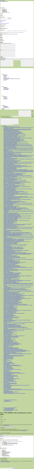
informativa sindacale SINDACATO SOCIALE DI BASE (11, 274)
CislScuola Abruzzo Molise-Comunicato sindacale (10, 142)
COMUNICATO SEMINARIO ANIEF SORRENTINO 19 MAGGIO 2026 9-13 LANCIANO (16, 143)
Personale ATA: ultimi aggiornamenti (8, 249)
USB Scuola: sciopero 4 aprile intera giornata (9, 264)
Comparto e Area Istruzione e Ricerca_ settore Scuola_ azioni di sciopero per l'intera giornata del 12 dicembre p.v (18, 197)
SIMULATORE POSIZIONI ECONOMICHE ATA (10, 202)
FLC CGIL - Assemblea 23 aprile (8, 319)
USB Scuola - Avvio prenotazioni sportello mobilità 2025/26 (11, 279)
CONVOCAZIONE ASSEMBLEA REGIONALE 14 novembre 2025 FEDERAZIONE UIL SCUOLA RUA (18, 213)
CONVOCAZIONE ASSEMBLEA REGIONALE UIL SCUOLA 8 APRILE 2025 (15, 262)
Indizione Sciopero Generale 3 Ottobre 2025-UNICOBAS (11, 226)
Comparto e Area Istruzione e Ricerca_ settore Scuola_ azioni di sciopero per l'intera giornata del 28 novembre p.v (18, 204)
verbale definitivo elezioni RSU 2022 (8, 377)
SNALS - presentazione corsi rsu (8, 410)
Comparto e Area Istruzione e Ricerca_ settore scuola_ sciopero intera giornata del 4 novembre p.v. (16, 220)
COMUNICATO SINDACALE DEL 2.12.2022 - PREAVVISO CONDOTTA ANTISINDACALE (17, 350)
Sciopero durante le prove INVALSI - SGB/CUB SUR (11, 317)
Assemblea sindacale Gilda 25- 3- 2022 (9, 392)
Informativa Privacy (4, 451)
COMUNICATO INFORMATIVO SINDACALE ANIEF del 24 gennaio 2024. (14, 326)
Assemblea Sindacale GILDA (7, 386)
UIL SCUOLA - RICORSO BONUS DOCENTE (10, 383)
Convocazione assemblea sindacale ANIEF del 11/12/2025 (11, 198)
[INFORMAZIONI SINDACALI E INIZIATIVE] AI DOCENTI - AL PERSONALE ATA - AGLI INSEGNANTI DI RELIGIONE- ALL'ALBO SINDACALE (17, 241)
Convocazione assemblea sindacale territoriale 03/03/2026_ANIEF (12, 178)
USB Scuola (5, 359)
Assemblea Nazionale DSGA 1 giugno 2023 (9, 338)
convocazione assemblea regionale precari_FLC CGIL (11, 187)
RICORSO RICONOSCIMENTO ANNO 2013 (10, 308)
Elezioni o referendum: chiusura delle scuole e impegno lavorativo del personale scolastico (15, 165)
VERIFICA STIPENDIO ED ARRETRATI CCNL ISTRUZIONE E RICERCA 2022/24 (15, 193)
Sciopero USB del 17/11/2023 (8, 333)
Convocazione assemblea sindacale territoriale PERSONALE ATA (12, 299)
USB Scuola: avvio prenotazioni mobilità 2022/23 (10, 407)
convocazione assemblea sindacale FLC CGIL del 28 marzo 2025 (12, 272)
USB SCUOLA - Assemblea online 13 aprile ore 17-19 (11, 161)
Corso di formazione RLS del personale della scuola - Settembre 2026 (13, 132)
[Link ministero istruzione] (4, 1)
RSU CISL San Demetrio (7, 387)
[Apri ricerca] (27, 63)
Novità (32, 111)
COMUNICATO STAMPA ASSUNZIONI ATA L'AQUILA (12, 126)
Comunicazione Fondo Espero (8, 331)
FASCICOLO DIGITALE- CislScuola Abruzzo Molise (11, 192)
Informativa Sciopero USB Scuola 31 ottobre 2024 (10, 309)
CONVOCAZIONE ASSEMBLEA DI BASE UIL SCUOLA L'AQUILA (13, 191)
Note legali (3, 450)
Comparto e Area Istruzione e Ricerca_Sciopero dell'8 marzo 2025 (12, 273)
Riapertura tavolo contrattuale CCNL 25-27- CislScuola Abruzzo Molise (13, 174)
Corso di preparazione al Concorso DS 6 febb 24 (10, 324)
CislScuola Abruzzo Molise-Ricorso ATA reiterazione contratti (12, 138)
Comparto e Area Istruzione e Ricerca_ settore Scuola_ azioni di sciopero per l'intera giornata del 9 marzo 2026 (18, 170)
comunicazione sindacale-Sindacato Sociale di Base (10, 219)
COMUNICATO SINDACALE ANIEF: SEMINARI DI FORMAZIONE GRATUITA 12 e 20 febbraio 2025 (18, 283)
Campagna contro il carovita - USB (8, 356)
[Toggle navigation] (6, 63)
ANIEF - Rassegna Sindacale (7, 374)
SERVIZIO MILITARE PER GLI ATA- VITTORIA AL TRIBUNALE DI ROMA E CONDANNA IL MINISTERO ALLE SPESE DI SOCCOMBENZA (17, 218)
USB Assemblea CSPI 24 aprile (8, 318)
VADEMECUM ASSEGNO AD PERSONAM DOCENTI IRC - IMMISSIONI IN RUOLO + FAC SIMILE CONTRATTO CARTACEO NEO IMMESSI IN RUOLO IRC (18, 235)
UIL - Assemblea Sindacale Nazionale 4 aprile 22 (10, 381)
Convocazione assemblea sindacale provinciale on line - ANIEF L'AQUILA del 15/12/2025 (16, 196)
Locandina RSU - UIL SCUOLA (8, 401)
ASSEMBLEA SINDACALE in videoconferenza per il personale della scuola (14, 355)
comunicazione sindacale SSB (8, 246)
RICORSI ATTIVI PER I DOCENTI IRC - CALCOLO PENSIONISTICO (14, 240)
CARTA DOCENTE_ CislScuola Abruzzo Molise (10, 168)
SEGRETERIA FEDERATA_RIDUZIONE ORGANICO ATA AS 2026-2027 (14, 140)
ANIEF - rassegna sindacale (7, 366)
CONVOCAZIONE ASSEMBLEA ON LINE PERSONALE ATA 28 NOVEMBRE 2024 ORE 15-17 (17, 298)
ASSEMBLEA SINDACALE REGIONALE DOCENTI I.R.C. (12, 325)
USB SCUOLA (6, 328)
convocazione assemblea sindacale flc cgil (9, 153)
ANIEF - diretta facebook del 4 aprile (8, 380)
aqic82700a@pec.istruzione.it (11, 443)
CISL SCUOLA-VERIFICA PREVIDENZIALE (10, 190)
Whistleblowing (4, 454)
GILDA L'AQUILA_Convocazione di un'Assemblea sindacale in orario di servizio (14, 173)
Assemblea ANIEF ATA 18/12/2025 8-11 (9, 195)
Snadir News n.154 (6, 382)
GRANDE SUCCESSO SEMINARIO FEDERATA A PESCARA (12, 167)
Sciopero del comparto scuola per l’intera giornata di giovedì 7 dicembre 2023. (14, 330)
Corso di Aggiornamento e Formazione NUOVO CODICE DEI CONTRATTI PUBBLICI (16, 327)
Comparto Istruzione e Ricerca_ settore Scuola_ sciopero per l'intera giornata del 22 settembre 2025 (17, 232)
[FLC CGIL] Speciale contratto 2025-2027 (9, 159)
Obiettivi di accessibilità (5, 453)
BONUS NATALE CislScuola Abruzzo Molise (10, 312)
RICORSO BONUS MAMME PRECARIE (9, 320)
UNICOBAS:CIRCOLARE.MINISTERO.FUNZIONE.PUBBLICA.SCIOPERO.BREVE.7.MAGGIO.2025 (18, 253)
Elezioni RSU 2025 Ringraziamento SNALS (9, 251)
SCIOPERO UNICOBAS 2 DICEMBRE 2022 (10, 352)
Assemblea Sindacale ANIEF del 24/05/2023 (9, 340)
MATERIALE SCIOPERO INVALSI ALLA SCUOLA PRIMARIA (13, 154)
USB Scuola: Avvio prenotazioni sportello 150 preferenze (11, 134)
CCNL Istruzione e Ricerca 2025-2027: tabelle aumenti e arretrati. (12, 160)
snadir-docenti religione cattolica (9, 408)
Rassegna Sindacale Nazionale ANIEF (9, 357)
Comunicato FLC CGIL (7, 231)
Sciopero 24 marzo (6, 346)
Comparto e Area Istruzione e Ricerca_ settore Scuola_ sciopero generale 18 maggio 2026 (15, 141)
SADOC (5, 361)
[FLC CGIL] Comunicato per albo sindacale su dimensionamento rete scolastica (14, 183)
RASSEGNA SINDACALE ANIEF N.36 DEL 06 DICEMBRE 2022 (13, 349)
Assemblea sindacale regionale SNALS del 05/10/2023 (11, 337)
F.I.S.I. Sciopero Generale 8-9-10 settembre (9, 363)
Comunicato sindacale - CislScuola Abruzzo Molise (10, 242)
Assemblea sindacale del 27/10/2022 (8, 358)
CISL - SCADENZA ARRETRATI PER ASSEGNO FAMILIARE (13, 365)
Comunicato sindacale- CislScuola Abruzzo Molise (10, 222)
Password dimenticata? (3, 20)
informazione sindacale (7, 271)
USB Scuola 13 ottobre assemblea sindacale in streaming (11, 336)
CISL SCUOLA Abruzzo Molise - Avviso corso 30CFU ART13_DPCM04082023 (14, 323)
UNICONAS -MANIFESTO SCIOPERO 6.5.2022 (10, 375)
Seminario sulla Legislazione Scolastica (9, 345)
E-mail (9, 30)
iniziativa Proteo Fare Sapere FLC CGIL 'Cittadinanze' (11, 301)
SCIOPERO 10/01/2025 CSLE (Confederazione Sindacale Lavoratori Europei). (14, 293)
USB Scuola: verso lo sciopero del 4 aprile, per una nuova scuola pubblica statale (14, 266)
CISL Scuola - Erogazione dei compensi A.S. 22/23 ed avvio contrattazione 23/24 (14, 335)
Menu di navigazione (15, 124)
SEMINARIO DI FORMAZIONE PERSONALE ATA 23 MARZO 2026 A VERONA (15, 169)
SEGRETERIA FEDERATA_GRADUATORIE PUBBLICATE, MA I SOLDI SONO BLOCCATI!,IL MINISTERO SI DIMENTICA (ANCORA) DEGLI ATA (17, 130)
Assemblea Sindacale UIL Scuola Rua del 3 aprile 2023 (11, 344)
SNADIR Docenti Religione (7, 360)
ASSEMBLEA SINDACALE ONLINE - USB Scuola (11, 342)
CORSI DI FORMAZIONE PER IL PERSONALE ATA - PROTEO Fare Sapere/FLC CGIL (16, 289)
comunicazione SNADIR (7, 384)
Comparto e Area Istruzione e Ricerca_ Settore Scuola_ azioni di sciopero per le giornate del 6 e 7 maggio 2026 (18, 148)
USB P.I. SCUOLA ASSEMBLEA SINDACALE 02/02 (11, 347)
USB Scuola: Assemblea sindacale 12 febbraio (10, 281)
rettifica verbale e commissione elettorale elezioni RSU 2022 (11, 378)
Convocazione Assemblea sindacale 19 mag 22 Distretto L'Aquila (12, 369)
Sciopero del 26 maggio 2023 (7, 339)
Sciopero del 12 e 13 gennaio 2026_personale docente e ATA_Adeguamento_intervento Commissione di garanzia (18, 194)
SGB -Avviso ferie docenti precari (8, 367)
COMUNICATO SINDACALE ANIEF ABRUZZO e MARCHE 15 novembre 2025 (15, 207)
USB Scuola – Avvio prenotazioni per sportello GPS (10, 179)
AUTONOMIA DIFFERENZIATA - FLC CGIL (10, 341)
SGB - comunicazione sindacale (8, 371)
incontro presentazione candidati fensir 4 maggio (10, 315)
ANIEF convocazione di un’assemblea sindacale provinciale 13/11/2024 (13, 302)
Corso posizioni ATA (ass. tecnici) (8, 258)
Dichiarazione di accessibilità (6, 452)
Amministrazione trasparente (5, 455)
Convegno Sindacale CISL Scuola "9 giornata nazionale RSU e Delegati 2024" (14, 313)
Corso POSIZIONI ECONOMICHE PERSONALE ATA (11, 261)
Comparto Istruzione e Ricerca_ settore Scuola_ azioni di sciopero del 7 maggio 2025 (15, 252)
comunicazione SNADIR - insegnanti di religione (10, 399)
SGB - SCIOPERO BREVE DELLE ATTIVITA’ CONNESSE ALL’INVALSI (14, 373)
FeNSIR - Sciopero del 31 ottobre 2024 (9, 307)
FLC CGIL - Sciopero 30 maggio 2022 (9, 368)
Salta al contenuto (2, 0)
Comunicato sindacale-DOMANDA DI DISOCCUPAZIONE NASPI (13, 247)
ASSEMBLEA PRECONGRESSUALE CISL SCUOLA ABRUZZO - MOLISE (14, 288)
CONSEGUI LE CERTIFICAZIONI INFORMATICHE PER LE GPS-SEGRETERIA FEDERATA (17, 186)
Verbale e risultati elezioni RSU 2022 (8, 379)
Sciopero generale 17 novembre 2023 (8, 332)
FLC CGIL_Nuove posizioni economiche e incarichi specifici (12, 131)
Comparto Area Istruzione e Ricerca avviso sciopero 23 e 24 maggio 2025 (13, 248)
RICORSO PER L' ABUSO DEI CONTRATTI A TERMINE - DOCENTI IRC (14, 185)
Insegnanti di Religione (7, 364)
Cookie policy (4, 449)
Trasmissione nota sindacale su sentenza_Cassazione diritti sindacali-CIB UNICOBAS (15, 181)
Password (9, 18)
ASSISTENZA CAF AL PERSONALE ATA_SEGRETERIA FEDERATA (14, 139)
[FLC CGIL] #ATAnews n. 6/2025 (8, 205)
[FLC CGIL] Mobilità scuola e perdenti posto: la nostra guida (12, 265)
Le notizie (32, 113)
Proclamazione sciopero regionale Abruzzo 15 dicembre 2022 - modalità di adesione (15, 351)
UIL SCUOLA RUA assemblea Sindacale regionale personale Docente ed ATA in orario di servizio (17, 385)
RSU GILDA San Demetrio (7, 388)
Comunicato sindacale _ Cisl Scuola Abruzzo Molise (10, 263)
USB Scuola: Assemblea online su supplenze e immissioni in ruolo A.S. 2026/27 (14, 133)
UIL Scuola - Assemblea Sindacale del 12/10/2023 (10, 334)
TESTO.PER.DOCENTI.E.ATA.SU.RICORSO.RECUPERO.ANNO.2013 (14, 297)
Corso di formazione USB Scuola (8, 391)
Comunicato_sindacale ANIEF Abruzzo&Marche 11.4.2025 (11, 256)
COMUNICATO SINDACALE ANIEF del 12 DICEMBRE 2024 (12, 294)
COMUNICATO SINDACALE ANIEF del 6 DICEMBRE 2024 (12, 296)
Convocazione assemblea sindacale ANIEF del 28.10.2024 (11, 303)
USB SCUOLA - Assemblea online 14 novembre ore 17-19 (11, 214)
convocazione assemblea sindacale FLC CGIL (10, 225)
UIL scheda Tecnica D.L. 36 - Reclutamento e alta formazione (12, 372)
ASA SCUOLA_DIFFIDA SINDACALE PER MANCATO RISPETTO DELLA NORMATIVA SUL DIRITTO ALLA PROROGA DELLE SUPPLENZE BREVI (17, 182)
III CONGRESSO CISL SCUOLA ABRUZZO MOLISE (11, 282)
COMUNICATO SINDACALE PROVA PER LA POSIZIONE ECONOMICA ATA (15, 201)
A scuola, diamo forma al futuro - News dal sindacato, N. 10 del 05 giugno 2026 (14, 136)
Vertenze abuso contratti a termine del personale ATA (10, 135)
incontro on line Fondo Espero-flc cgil (9, 223)
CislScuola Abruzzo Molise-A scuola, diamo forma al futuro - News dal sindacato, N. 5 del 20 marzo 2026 (18, 166)
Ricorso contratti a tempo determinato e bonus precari (11, 348)
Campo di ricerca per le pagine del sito (5, 116)
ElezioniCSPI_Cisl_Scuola (7, 321)
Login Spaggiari (21, 32)
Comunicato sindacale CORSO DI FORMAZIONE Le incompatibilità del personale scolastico (16, 208)
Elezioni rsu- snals (7, 400)
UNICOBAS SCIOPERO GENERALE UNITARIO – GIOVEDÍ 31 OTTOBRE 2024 (15, 304)
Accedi (1, 13)
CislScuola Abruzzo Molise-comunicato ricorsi (10, 188)
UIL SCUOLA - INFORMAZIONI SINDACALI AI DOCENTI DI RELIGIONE (15, 393)
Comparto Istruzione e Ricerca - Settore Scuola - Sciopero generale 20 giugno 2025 (14, 245)
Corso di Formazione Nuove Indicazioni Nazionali (10, 158)
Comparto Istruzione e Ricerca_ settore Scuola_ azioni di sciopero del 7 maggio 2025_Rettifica (16, 250)
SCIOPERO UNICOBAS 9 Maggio (8, 316)
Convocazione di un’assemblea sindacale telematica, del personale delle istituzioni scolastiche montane (17, 280)
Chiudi (1, 39)
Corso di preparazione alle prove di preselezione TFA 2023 (11, 343)
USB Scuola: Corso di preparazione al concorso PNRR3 (11, 217)
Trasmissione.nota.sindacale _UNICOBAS (9, 184)
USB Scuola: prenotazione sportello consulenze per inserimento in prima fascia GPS (15, 257)
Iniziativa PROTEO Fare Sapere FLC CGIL (9, 180)
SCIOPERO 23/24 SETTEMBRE (8, 362)
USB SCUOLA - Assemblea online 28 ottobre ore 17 (11, 306)
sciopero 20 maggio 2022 (7, 370)
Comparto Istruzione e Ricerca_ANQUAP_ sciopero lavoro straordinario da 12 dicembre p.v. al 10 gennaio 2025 (18, 295)
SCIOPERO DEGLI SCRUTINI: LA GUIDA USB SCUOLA (12, 137)
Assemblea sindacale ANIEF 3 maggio (9, 314)
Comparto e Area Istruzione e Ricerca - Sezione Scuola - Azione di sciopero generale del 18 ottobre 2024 (17, 310)
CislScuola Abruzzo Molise (7, 278)
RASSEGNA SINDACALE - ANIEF (9, 409)
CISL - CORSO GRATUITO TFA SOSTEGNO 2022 (11, 376)
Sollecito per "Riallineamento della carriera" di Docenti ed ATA (12, 260)
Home (32, 110)
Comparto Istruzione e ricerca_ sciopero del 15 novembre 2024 (12, 300)
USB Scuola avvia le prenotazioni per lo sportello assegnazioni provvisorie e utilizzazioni (15, 244)
